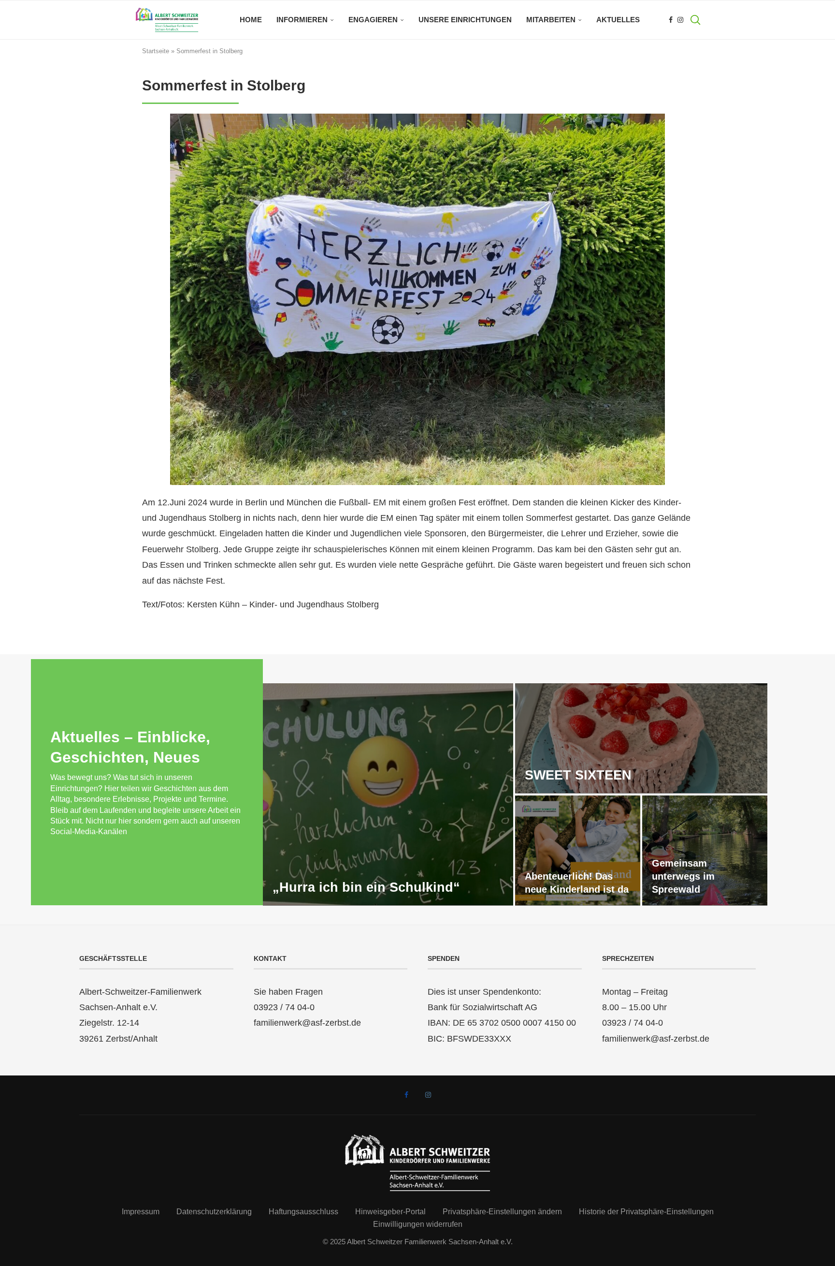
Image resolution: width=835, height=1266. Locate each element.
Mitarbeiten (551, 19)
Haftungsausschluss (303, 1211)
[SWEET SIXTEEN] (641, 738)
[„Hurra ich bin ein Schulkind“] (388, 794)
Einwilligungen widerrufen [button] (417, 1224)
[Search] (695, 19)
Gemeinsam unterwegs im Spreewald (683, 876)
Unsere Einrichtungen (465, 19)
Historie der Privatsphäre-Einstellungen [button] (646, 1211)
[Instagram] (680, 19)
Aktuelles (618, 19)
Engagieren (373, 19)
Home (251, 19)
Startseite (155, 51)
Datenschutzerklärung (214, 1211)
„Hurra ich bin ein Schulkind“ (366, 887)
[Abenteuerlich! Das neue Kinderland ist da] (577, 850)
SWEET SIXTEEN (578, 775)
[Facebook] (671, 19)
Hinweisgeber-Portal (390, 1211)
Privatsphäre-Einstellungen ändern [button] (502, 1211)
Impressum (140, 1211)
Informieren (302, 19)
